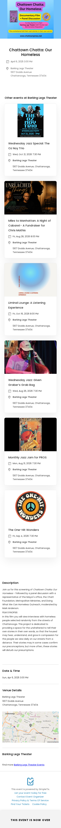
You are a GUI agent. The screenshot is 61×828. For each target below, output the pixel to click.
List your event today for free (30, 793)
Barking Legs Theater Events (29, 764)
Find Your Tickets (20, 804)
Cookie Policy (39, 804)
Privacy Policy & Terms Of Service (30, 800)
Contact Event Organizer (30, 796)
